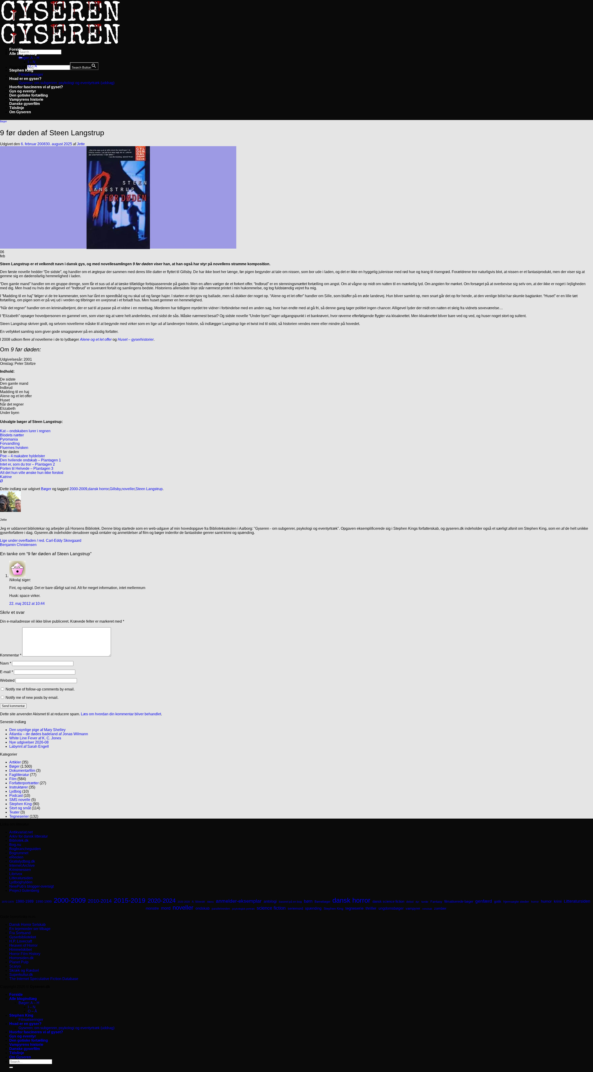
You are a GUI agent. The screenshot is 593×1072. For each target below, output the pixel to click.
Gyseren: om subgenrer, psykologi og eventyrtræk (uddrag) (66, 83)
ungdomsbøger (391, 908)
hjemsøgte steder (516, 901)
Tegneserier (19, 816)
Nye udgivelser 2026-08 (29, 742)
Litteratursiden (21, 878)
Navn (5, 663)
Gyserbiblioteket (22, 937)
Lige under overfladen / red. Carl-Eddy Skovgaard (40, 540)
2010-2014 (100, 901)
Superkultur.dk (21, 975)
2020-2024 (162, 900)
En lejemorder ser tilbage (29, 929)
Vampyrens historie (26, 99)
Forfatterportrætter (24, 783)
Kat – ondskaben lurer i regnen (25, 431)
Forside (16, 49)
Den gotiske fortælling (28, 95)
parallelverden (221, 908)
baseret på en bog (290, 901)
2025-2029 (184, 901)
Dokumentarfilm (22, 770)
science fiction (271, 908)
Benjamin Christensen (18, 545)
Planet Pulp (18, 962)
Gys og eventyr (22, 91)
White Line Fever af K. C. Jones (35, 738)
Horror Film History (24, 954)
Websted (7, 680)
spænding (313, 908)
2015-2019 (129, 900)
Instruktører (18, 787)
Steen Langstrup (149, 489)
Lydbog (15, 791)
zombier (440, 908)
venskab (427, 908)
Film (12, 779)
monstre (152, 908)
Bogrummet (18, 853)
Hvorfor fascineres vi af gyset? (36, 87)
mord (165, 908)
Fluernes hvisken (14, 448)
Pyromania (9, 439)
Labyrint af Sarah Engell (29, 746)
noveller (128, 489)
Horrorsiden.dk (21, 958)
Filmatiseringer (31, 74)
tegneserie (354, 908)
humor (546, 901)
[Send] (11, 1067)
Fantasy (436, 901)
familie (424, 901)
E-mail (6, 672)
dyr (417, 901)
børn (308, 901)
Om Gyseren (20, 112)
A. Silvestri (198, 901)
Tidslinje (16, 108)
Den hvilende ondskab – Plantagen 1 (30, 460)
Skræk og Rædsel (24, 970)
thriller (371, 908)
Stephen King (21, 70)
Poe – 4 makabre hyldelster (22, 456)
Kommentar (10, 655)
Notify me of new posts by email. (32, 698)
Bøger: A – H (29, 58)
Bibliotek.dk (18, 840)
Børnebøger (322, 901)
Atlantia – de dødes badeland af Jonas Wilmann (48, 734)
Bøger (3, 121)
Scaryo (15, 966)
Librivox (15, 874)
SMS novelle (19, 800)
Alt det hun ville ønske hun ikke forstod (31, 473)
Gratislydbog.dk (22, 861)
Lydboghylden (20, 882)
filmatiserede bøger (458, 901)
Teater (14, 812)
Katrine (6, 477)
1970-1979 (8, 901)
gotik (497, 901)
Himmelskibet (20, 950)
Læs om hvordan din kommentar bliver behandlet (121, 714)
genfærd (483, 901)
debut (409, 901)
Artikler (15, 762)
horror (535, 901)
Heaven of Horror (23, 945)
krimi (558, 901)
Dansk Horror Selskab (27, 925)
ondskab (203, 908)
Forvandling (10, 443)
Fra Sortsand (20, 933)
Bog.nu (15, 845)
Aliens (210, 901)
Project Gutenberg (24, 890)
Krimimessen (20, 870)
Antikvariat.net (21, 832)
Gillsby (115, 489)
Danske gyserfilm (24, 104)
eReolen (16, 857)
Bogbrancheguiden (25, 849)
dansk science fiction (388, 901)
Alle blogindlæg (23, 54)
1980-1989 (25, 901)
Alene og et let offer (96, 339)
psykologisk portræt (243, 908)
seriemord (295, 908)
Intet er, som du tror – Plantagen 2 (27, 464)
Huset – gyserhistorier (136, 339)
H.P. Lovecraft (20, 941)
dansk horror (98, 489)
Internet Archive (22, 865)
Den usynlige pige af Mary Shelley (37, 730)
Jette (81, 144)
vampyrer (413, 908)
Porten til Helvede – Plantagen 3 (26, 468)
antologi (270, 901)
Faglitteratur (19, 775)
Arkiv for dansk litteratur (28, 836)
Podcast (16, 796)
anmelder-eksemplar (239, 901)
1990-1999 (44, 901)
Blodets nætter (12, 435)
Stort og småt (20, 808)
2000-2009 (78, 489)
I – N (31, 62)
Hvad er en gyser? (25, 79)
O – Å (32, 66)
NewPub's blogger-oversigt (31, 886)
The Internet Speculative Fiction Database (43, 979)
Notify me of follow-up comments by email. (40, 689)
